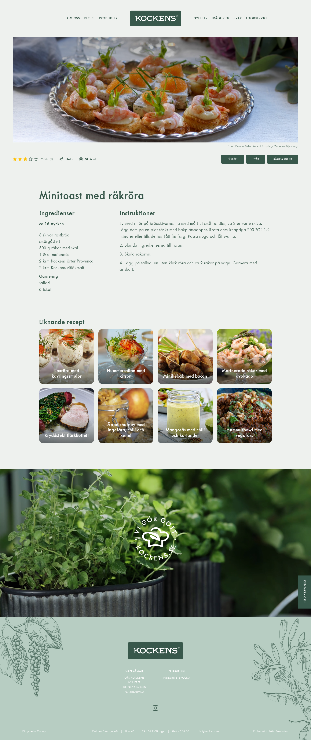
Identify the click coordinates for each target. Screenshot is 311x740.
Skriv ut (90, 159)
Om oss (73, 18)
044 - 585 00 (181, 731)
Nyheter (201, 18)
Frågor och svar (227, 18)
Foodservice (257, 18)
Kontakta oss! (304, 591)
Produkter (108, 18)
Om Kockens (134, 677)
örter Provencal (81, 261)
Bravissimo (282, 731)
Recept (89, 18)
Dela (69, 159)
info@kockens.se (208, 731)
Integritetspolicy (176, 677)
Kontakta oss (134, 687)
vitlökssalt (75, 267)
